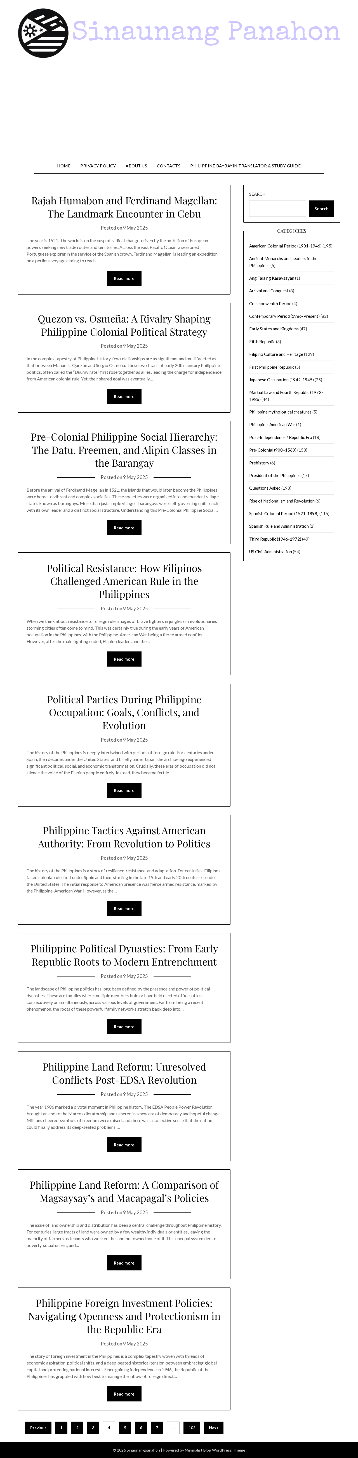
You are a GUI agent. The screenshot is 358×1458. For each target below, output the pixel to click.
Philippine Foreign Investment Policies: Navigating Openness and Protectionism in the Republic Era (124, 1316)
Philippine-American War (272, 424)
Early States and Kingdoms (274, 328)
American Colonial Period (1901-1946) (285, 245)
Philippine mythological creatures (280, 411)
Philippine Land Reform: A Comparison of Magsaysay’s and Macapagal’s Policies (124, 1191)
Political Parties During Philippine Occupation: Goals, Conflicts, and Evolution (124, 712)
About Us (136, 165)
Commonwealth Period (270, 303)
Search (257, 194)
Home (63, 165)
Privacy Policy (98, 165)
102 (192, 1427)
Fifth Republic (262, 341)
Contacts (168, 165)
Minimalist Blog (198, 1450)
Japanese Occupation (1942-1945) (281, 379)
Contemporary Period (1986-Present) (284, 316)
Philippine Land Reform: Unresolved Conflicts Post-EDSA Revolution (124, 1073)
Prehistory (259, 462)
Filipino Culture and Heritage (276, 354)
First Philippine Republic (271, 367)
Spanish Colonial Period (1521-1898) (284, 513)
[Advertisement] (179, 110)
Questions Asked (265, 487)
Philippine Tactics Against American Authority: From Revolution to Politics (124, 836)
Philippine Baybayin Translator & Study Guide (245, 165)
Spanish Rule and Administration (279, 526)
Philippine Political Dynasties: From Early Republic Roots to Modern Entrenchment (124, 954)
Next (213, 1427)
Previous (38, 1427)
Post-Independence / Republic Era (280, 437)
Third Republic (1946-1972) (275, 538)
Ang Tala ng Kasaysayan (271, 278)
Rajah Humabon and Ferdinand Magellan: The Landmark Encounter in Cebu (124, 206)
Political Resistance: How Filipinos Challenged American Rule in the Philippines (124, 581)
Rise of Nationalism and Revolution (282, 500)
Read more (124, 278)
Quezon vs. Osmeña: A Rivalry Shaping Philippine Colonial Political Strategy (124, 325)
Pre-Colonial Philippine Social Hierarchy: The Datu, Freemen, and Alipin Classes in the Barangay (124, 449)
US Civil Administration (270, 551)
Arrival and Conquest (268, 290)
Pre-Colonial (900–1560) (272, 449)
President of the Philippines (275, 475)
